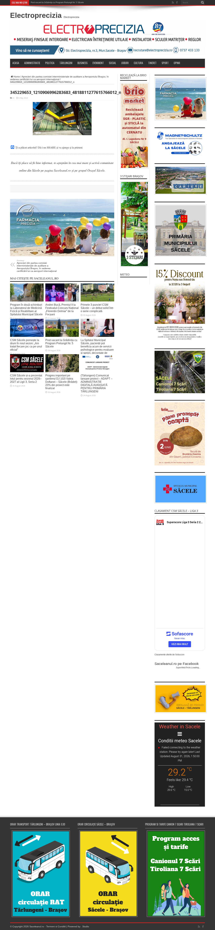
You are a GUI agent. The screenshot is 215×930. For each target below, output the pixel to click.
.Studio (85, 926)
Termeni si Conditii (56, 926)
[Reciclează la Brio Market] (133, 126)
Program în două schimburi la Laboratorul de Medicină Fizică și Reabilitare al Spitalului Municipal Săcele (26, 309)
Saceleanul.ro (36, 926)
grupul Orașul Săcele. (91, 170)
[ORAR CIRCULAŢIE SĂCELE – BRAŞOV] (107, 874)
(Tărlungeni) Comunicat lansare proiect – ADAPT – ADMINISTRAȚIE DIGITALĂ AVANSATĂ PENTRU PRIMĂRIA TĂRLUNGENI (96, 383)
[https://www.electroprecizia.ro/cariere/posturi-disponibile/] (180, 180)
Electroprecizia (36, 15)
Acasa (15, 63)
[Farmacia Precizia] (62, 227)
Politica (49, 63)
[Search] (202, 2)
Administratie (32, 63)
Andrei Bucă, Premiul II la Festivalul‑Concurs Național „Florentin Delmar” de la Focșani (62, 309)
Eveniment (98, 63)
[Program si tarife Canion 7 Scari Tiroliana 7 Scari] (175, 874)
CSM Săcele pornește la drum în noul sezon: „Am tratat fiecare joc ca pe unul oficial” (26, 345)
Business (82, 63)
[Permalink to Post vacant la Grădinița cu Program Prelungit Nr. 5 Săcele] (62, 328)
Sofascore (179, 654)
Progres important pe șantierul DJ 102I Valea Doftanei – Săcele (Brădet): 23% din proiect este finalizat (61, 382)
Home (16, 76)
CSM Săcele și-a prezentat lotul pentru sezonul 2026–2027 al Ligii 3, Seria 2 (26, 378)
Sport (165, 63)
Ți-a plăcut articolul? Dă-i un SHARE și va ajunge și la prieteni (48, 147)
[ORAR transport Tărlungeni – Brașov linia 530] (40, 874)
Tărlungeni (65, 63)
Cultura (138, 63)
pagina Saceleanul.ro (58, 170)
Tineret (152, 63)
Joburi (125, 63)
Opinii (177, 63)
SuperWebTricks (183, 667)
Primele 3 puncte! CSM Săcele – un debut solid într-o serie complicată (97, 308)
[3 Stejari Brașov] (133, 224)
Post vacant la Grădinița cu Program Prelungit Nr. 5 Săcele (57, 2)
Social (112, 63)
